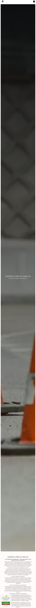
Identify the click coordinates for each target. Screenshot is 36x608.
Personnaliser (6, 605)
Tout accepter (6, 602)
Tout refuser (6, 604)
